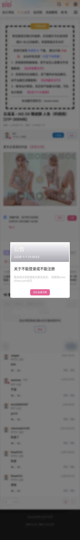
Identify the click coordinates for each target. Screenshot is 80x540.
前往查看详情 (40, 292)
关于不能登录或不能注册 (34, 269)
